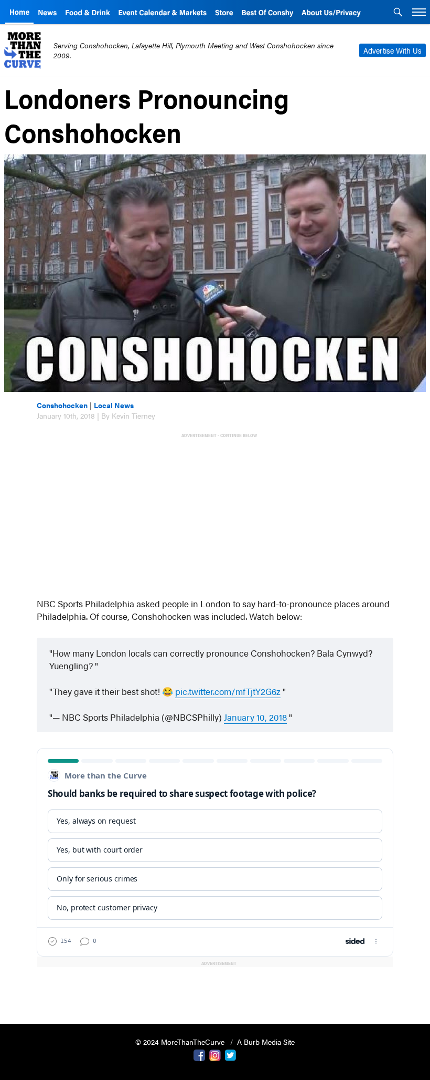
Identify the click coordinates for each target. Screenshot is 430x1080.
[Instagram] (215, 1054)
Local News (114, 405)
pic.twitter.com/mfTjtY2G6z (228, 691)
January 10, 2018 (255, 717)
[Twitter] (230, 1054)
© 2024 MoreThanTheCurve (181, 1041)
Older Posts (215, 989)
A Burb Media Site (266, 1041)
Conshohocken (62, 405)
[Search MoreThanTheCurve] (398, 13)
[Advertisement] (217, 514)
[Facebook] (199, 1054)
